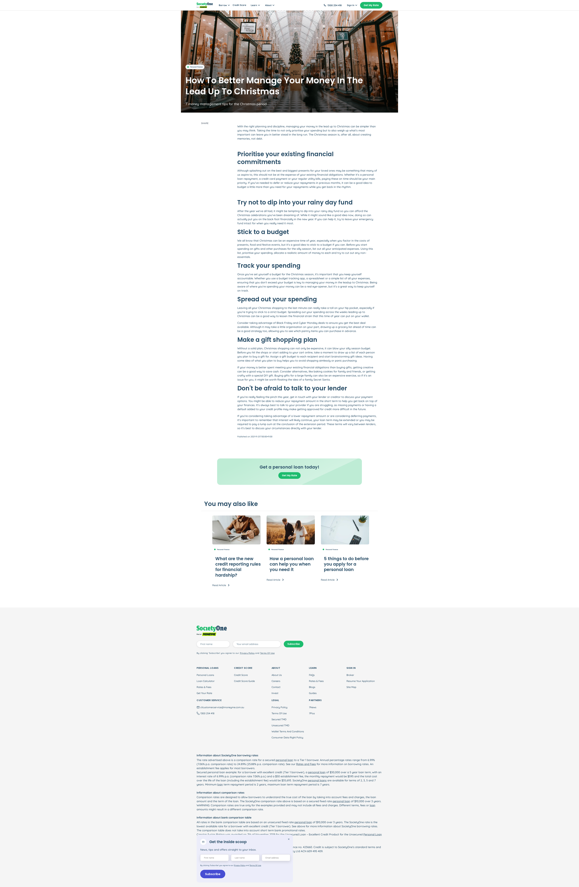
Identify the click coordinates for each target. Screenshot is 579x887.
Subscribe (212, 874)
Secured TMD (279, 719)
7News (312, 707)
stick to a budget (321, 244)
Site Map (351, 687)
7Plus (312, 713)
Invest (275, 693)
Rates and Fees (306, 764)
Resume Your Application (360, 681)
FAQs (312, 674)
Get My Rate (371, 5)
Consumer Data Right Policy (287, 737)
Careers (276, 681)
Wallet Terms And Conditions (288, 731)
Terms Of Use (279, 713)
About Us (277, 674)
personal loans (317, 780)
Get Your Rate (204, 693)
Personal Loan (372, 834)
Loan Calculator (206, 681)
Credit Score (239, 5)
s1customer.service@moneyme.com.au (222, 707)
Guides (313, 693)
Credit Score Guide (244, 681)
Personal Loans (205, 674)
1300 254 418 (334, 5)
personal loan (284, 760)
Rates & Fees (204, 687)
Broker (350, 674)
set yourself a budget (267, 274)
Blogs (312, 687)
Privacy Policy (279, 707)
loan (220, 784)
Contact (276, 687)
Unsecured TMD (280, 725)
